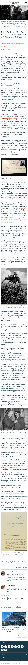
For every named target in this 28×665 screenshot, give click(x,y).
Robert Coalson (21, 43)
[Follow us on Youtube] (2, 646)
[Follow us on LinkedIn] (22, 646)
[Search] (26, 663)
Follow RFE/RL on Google (17, 663)
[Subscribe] (5, 650)
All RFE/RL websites (5, 663)
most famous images (6, 217)
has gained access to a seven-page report (15, 118)
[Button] (3, 46)
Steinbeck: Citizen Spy (14, 467)
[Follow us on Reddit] (5, 646)
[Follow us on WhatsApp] (2, 650)
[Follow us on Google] (12, 646)
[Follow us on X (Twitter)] (15, 646)
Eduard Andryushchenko (8, 43)
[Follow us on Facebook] (18, 646)
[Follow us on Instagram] (9, 646)
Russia (3, 30)
